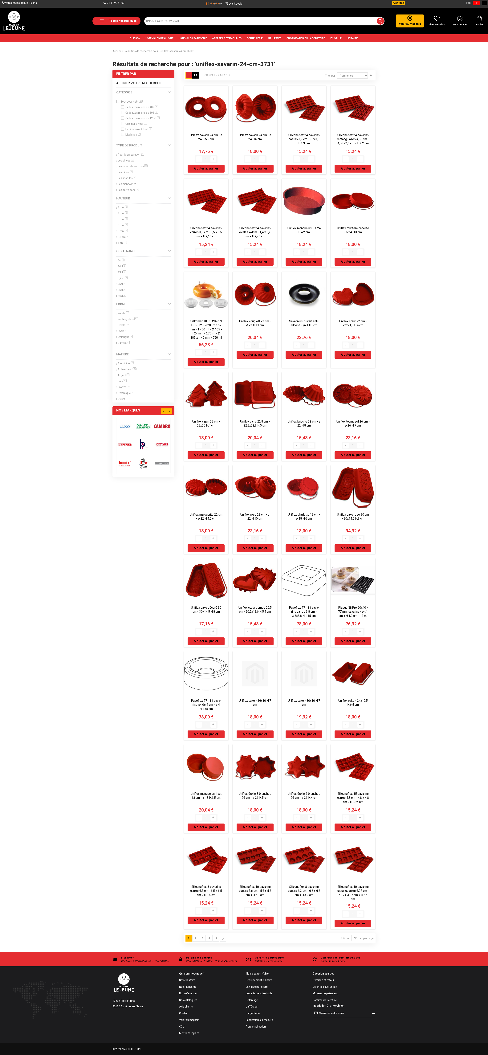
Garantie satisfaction (325, 987)
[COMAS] (162, 444)
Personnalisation (256, 1027)
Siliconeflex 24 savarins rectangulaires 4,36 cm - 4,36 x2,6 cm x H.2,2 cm (353, 139)
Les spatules (127, 178)
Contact (398, 3)
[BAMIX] (124, 463)
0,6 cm (123, 237)
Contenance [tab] (126, 251)
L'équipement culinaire (259, 980)
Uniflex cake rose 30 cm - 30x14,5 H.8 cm (353, 516)
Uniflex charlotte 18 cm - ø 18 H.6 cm (304, 516)
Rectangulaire (128, 319)
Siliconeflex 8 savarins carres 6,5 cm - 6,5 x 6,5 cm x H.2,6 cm (206, 891)
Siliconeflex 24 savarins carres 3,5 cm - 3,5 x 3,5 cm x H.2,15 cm (206, 232)
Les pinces (126, 161)
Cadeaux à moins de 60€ (141, 113)
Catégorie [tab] (124, 92)
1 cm (122, 243)
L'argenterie (253, 1013)
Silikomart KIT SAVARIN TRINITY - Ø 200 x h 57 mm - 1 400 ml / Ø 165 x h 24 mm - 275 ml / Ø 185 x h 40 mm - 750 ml (206, 329)
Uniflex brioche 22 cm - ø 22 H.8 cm (304, 423)
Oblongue (125, 337)
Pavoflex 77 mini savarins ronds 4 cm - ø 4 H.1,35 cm (206, 704)
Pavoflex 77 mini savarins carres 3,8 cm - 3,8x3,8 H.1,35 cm (304, 611)
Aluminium (126, 364)
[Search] (380, 21)
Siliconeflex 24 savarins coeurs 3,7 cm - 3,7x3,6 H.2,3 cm (304, 139)
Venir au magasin (189, 1020)
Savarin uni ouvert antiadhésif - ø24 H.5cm (304, 323)
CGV (181, 1027)
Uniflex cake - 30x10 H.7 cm (304, 702)
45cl (122, 296)
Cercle (123, 325)
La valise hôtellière (257, 987)
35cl (122, 290)
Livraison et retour (323, 980)
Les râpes (125, 172)
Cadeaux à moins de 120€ (142, 118)
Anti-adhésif (127, 369)
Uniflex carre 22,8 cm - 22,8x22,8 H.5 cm (255, 423)
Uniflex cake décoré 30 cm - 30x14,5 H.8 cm (206, 609)
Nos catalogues (188, 1000)
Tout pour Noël (131, 102)
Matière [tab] (122, 354)
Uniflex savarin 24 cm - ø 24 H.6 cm (255, 137)
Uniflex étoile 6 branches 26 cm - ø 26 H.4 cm (304, 795)
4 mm (123, 213)
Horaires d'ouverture (325, 1000)
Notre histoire (187, 980)
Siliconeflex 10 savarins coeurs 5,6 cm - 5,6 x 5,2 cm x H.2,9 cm (255, 891)
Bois (122, 381)
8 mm (123, 231)
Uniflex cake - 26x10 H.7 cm (255, 702)
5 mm (123, 219)
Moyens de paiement (325, 994)
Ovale (123, 331)
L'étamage (252, 1000)
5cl (121, 261)
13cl (122, 272)
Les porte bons (128, 190)
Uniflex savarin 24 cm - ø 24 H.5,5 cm (206, 137)
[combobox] (264, 21)
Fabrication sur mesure (259, 1020)
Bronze (124, 387)
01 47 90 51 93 (115, 3)
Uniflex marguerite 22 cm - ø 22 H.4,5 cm (206, 516)
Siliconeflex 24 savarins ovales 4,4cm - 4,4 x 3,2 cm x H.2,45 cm (255, 232)
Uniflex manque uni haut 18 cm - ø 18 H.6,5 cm (206, 795)
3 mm (123, 208)
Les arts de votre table (259, 994)
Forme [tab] (121, 304)
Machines (132, 135)
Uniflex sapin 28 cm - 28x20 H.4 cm (206, 423)
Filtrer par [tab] (126, 73)
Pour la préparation (131, 155)
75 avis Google (233, 4)
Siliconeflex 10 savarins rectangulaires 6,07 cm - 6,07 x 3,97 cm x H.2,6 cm (353, 893)
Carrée (124, 343)
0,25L (123, 278)
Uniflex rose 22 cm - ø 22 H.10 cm (255, 516)
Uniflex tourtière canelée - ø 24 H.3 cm (353, 230)
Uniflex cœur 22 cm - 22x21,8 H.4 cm (353, 323)
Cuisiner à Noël (136, 124)
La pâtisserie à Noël (138, 129)
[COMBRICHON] (162, 463)
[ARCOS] (124, 426)
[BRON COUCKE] (143, 463)
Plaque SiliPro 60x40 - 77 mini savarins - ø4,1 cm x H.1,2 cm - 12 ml (353, 611)
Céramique (126, 393)
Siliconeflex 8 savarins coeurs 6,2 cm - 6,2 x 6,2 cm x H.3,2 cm (304, 891)
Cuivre (124, 399)
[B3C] (124, 444)
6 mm (123, 225)
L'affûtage (252, 1007)
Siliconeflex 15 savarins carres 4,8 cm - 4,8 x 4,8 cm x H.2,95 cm (353, 797)
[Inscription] (373, 1013)
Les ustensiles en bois (133, 166)
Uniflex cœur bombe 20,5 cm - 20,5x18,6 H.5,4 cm (255, 609)
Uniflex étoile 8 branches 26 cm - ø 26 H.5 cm (255, 795)
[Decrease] (199, 159)
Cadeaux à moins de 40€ (141, 107)
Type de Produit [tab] (129, 145)
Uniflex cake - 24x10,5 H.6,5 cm (353, 702)
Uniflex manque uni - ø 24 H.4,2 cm (304, 230)
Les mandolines (129, 184)
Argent (123, 375)
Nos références (188, 994)
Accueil (116, 51)
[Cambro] (162, 426)
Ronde (123, 313)
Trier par (330, 76)
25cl (122, 284)
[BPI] (143, 444)
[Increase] (213, 159)
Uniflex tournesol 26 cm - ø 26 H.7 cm (353, 423)
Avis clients (186, 1007)
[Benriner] (143, 426)
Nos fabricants (187, 987)
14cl (122, 266)
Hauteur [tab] (123, 198)
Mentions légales (189, 1033)
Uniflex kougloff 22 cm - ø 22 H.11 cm (255, 323)
